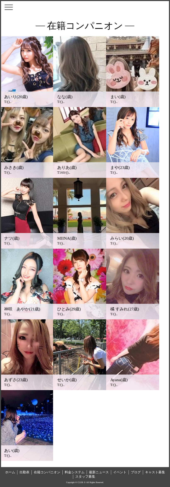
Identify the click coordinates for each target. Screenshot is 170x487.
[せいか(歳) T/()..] (79, 389)
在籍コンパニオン (47, 472)
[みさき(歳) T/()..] (26, 177)
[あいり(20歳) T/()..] (26, 106)
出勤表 (24, 472)
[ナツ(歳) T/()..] (26, 247)
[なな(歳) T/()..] (79, 106)
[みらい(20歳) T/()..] (132, 247)
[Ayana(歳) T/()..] (132, 389)
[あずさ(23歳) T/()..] (26, 389)
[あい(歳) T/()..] (26, 460)
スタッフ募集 (85, 476)
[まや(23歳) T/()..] (132, 177)
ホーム (10, 472)
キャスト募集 (155, 472)
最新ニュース (99, 472)
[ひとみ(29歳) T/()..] (79, 318)
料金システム (75, 472)
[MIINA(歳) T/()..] (79, 247)
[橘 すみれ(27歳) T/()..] (132, 318)
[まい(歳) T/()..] (132, 106)
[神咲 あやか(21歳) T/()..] (26, 318)
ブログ (136, 472)
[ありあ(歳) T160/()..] (79, 177)
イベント (119, 472)
